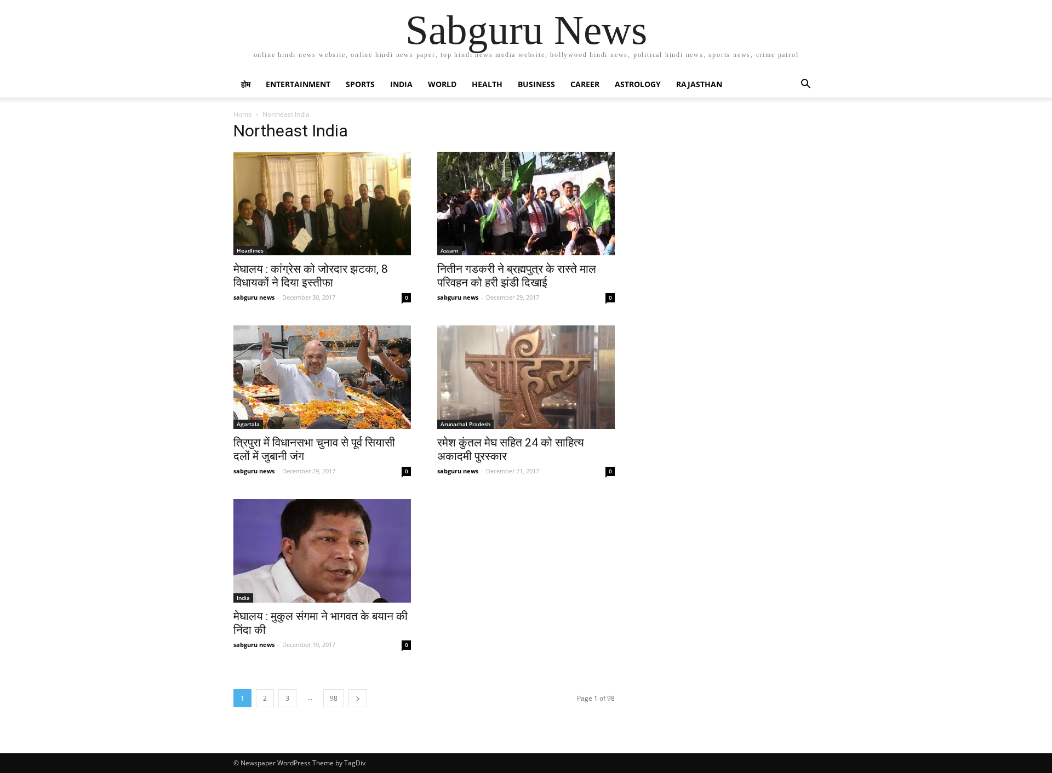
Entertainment (298, 84)
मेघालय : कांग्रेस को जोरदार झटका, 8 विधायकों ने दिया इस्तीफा (310, 275)
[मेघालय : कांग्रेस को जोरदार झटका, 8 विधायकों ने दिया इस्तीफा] (322, 203)
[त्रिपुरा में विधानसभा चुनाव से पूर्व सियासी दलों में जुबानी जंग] (322, 377)
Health (487, 84)
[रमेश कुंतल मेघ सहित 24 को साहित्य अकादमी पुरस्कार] (526, 377)
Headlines (250, 250)
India (401, 84)
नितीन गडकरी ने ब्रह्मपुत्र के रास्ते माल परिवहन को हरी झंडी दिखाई (516, 275)
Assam (450, 250)
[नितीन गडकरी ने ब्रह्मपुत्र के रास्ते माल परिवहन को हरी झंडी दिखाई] (526, 203)
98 (334, 698)
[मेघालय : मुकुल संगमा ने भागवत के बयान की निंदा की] (322, 551)
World (442, 84)
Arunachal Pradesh (465, 424)
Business (536, 84)
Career (584, 84)
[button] (805, 85)
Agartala (248, 424)
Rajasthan (699, 84)
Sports (360, 84)
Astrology (638, 84)
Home (242, 114)
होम (245, 84)
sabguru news (254, 297)
